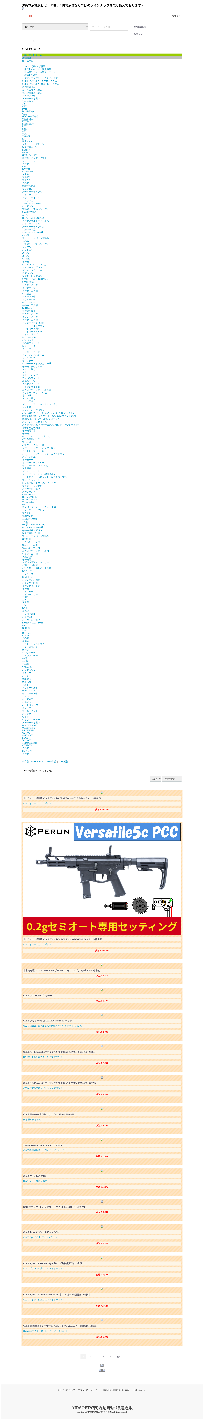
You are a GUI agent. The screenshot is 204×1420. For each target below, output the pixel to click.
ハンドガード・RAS (32, 331)
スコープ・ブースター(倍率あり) (38, 474)
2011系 (25, 253)
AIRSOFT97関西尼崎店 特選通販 (102, 1407)
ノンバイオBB (29, 614)
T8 (23, 104)
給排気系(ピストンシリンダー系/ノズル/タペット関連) (49, 416)
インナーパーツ (30, 302)
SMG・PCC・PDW (31, 203)
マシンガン (27, 189)
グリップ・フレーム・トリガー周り (40, 404)
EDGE (25, 738)
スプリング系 (29, 457)
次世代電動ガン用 (31, 533)
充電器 (25, 602)
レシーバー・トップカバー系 (36, 363)
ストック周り (29, 369)
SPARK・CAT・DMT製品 (35, 279)
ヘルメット (27, 702)
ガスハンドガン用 (31, 542)
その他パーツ (29, 459)
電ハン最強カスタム (32, 93)
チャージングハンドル (33, 355)
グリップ (26, 349)
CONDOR (27, 745)
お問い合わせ (139, 1390)
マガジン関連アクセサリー (35, 562)
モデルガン (27, 273)
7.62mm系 (27, 667)
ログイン (32, 41)
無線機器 (26, 679)
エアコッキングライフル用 (35, 551)
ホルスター (27, 682)
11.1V (25, 597)
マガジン (26, 513)
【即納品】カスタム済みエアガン (39, 72)
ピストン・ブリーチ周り (34, 451)
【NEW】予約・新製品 (33, 66)
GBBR (25, 152)
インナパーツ (29, 288)
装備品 (25, 641)
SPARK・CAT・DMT (32, 623)
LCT (24, 126)
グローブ (26, 673)
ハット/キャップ (30, 705)
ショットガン (29, 161)
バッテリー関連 (30, 583)
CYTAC (26, 733)
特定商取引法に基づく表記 (116, 1390)
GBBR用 (26, 539)
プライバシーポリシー (89, 1390)
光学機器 (26, 468)
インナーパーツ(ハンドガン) (36, 436)
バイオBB (27, 617)
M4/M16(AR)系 (29, 212)
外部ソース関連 (30, 565)
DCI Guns (26, 633)
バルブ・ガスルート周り (34, 445)
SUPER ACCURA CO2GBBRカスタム (40, 84)
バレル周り (27, 401)
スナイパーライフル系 (33, 226)
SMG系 (25, 664)
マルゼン (26, 177)
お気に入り (139, 34)
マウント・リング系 (32, 486)
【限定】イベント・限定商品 (36, 69)
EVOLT (26, 150)
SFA (24, 630)
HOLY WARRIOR (30, 497)
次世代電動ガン (30, 147)
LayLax (25, 635)
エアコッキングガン (32, 267)
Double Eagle (28, 111)
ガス (24, 605)
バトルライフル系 (31, 224)
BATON (26, 169)
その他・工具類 (30, 291)
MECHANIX (28, 730)
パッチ (25, 676)
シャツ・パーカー (31, 719)
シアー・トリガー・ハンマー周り (39, 448)
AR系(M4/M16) (29, 519)
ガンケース (27, 574)
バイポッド (27, 340)
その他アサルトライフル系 (35, 221)
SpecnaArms (27, 101)
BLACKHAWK (29, 725)
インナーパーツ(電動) (33, 410)
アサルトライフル (31, 197)
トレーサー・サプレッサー (35, 510)
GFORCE (26, 628)
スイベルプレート (31, 378)
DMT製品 (27, 308)
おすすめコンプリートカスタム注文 (40, 78)
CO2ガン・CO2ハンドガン (35, 264)
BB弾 (24, 608)
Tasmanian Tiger (29, 743)
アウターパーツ (30, 285)
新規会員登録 (140, 27)
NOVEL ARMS (29, 499)
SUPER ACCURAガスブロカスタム (39, 81)
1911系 (25, 256)
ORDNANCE (28, 728)
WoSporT (26, 740)
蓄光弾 (25, 611)
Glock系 (26, 259)
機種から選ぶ (29, 186)
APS (24, 131)
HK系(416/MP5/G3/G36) (33, 218)
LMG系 (25, 235)
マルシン (26, 180)
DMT (24, 109)
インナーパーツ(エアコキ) (35, 465)
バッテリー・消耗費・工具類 (36, 568)
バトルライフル (30, 194)
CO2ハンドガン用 (31, 548)
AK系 (25, 215)
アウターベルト (30, 687)
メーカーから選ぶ (31, 98)
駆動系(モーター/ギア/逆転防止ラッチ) (41, 419)
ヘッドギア (27, 699)
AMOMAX (27, 735)
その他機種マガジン (32, 530)
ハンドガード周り (31, 328)
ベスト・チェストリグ (33, 644)
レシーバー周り (30, 346)
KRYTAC (26, 121)
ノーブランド (29, 491)
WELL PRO (27, 119)
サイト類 (26, 407)
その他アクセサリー (32, 343)
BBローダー (28, 571)
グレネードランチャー (33, 270)
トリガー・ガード (31, 352)
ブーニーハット (30, 711)
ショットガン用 (30, 553)
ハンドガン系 (29, 670)
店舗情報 (26, 58)
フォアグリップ (30, 334)
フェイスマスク (30, 647)
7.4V (24, 600)
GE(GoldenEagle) (30, 116)
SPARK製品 (28, 282)
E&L (24, 129)
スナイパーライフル (32, 192)
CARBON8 (27, 171)
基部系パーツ (29, 381)
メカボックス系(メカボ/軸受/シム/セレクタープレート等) (50, 425)
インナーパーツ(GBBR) (33, 462)
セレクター (27, 360)
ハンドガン (27, 206)
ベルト (25, 685)
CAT (24, 106)
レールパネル (29, 337)
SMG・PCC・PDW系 (32, 232)
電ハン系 (26, 395)
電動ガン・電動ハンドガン (35, 209)
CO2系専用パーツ (31, 439)
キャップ (26, 708)
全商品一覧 (27, 60)
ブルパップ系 (29, 229)
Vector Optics (28, 502)
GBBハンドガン (30, 155)
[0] (25, 16)
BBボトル (27, 577)
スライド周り (29, 398)
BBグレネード (29, 751)
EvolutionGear (28, 494)
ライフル (26, 247)
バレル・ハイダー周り (33, 325)
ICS (24, 139)
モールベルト (29, 690)
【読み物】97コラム (32, 55)
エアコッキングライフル (34, 158)
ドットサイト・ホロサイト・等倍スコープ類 (44, 477)
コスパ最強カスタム (32, 90)
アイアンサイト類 (31, 387)
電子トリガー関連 (31, 427)
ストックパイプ (30, 375)
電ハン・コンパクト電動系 (35, 238)
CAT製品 (26, 293)
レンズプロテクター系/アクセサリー (40, 483)
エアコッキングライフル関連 (36, 390)
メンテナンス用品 (31, 580)
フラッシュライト (31, 480)
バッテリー (27, 591)
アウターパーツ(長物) (33, 323)
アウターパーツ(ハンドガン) (36, 392)
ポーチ (25, 650)
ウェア (25, 717)
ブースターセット (31, 471)
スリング (26, 714)
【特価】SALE (29, 75)
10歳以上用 (27, 556)
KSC (24, 166)
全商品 (25, 761)
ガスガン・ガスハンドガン (35, 244)
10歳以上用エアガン (32, 276)
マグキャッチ (29, 358)
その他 (25, 164)
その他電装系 (29, 430)
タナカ (25, 174)
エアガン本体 (29, 95)
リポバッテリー (30, 594)
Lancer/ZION (28, 124)
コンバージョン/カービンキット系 (39, 507)
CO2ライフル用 (30, 545)
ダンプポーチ (29, 652)
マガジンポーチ (30, 655)
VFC (24, 134)
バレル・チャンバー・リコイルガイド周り (43, 454)
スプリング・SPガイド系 (34, 422)
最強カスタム (29, 87)
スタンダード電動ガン (33, 144)
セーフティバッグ (31, 586)
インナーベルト (30, 693)
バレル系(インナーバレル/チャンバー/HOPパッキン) (48, 413)
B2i (23, 504)
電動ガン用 (27, 516)
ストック (26, 372)
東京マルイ (27, 141)
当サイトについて (66, 1390)
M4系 (24, 658)
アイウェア (27, 696)
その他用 (26, 559)
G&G (24, 114)
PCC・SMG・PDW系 (32, 527)
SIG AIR (26, 136)
